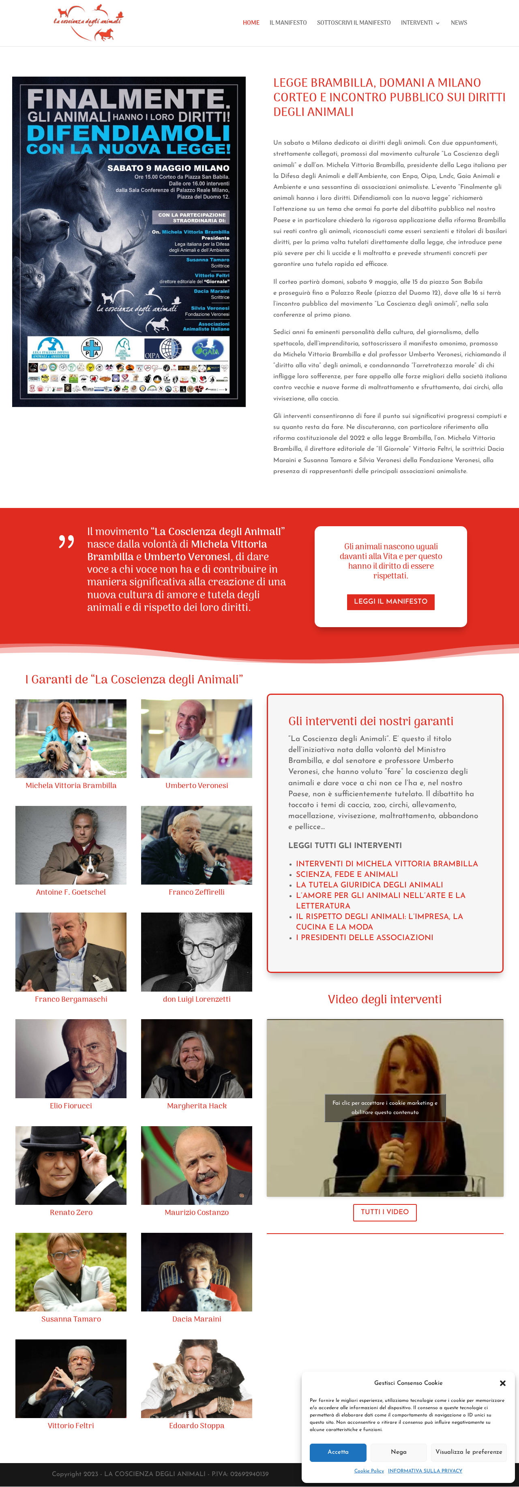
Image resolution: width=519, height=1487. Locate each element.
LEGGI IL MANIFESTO (391, 601)
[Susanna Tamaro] (71, 1272)
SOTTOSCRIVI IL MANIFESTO (354, 24)
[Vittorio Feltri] (71, 1378)
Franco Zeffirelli (197, 893)
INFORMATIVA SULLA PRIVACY (425, 1471)
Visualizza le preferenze (468, 1452)
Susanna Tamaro (71, 1319)
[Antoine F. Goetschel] (71, 845)
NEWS (459, 24)
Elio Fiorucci (71, 1106)
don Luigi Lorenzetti (197, 1000)
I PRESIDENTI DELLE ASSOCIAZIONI (364, 938)
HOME (251, 24)
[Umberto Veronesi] (196, 738)
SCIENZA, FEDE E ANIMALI (347, 875)
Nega (399, 1452)
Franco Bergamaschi (71, 1000)
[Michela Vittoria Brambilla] (71, 738)
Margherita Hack (197, 1106)
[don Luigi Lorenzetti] (196, 952)
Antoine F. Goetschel (71, 893)
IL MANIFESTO (288, 24)
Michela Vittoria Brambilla (71, 786)
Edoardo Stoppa (197, 1426)
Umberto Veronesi (196, 786)
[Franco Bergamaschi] (71, 952)
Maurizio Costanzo (197, 1213)
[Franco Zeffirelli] (196, 845)
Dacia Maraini (196, 1319)
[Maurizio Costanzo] (196, 1165)
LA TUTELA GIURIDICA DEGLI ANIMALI (369, 885)
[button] (503, 1383)
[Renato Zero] (71, 1165)
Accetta (338, 1452)
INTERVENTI (417, 24)
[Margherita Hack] (196, 1058)
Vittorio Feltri (71, 1426)
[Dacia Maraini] (196, 1272)
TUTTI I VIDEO (385, 1212)
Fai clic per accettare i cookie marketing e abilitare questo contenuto (385, 1108)
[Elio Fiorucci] (71, 1058)
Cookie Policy (369, 1471)
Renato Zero (71, 1213)
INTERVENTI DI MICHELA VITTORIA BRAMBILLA (387, 864)
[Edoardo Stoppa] (196, 1378)
